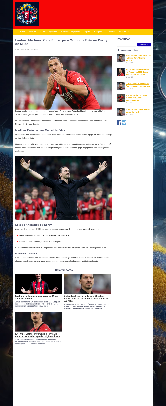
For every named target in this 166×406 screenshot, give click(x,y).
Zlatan (22, 32)
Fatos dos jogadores (48, 32)
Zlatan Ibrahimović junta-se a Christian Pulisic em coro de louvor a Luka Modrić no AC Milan (86, 298)
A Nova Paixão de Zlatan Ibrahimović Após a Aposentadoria (136, 97)
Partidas (111, 32)
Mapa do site (124, 32)
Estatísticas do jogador (70, 32)
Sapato (87, 32)
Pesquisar (123, 38)
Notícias (32, 32)
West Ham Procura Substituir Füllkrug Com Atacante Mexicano (138, 57)
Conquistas (98, 32)
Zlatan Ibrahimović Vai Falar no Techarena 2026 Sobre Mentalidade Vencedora (138, 72)
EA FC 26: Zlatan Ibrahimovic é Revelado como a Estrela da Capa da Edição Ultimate (37, 335)
